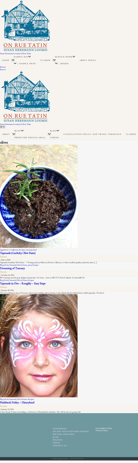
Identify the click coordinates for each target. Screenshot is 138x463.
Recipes (22, 249)
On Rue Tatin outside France (70, 431)
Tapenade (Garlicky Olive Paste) (17, 253)
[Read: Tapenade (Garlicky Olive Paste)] (39, 247)
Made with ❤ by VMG (76, 458)
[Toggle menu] (13, 134)
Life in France (22, 265)
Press (56, 443)
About (6, 134)
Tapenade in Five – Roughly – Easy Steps (22, 283)
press (30, 265)
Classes (45, 60)
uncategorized (31, 249)
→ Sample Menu (26, 63)
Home (5, 60)
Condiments (13, 249)
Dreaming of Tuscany (12, 268)
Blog (18, 131)
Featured (12, 265)
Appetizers (4, 249)
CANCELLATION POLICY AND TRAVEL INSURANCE (92, 134)
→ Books (63, 63)
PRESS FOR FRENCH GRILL (30, 137)
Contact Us (60, 446)
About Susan (88, 60)
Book (6, 265)
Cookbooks (60, 429)
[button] (29, 57)
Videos (54, 137)
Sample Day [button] (21, 57)
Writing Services (63, 434)
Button (3, 69)
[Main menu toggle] (2, 127)
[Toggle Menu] (13, 60)
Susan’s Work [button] (64, 57)
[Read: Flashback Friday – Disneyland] (39, 396)
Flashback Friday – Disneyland (17, 402)
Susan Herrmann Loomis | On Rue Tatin (15, 53)
